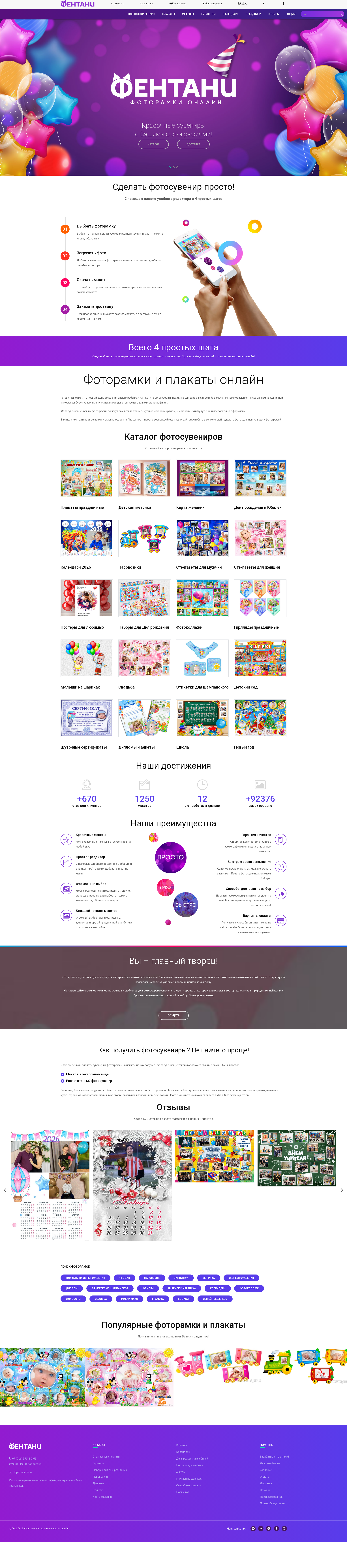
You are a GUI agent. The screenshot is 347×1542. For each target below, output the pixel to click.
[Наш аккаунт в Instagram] (284, 1528)
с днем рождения (241, 1277)
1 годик (124, 1277)
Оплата (264, 1476)
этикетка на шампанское (110, 1288)
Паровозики (129, 567)
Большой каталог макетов (96, 911)
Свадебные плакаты (188, 1485)
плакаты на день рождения (85, 1277)
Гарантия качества (256, 835)
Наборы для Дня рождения (143, 627)
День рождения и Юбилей (258, 507)
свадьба (101, 1298)
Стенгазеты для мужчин (199, 567)
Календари (230, 14)
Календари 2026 (76, 567)
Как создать (117, 3)
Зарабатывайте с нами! (274, 1456)
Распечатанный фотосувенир (89, 1081)
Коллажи (181, 1445)
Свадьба (126, 687)
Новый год (244, 747)
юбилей (148, 1288)
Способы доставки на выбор (248, 889)
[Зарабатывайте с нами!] (285, 3)
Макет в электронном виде (87, 1074)
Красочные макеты (91, 835)
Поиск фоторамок (271, 1496)
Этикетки (98, 1490)
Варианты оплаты (257, 915)
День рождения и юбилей (192, 1458)
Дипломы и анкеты (136, 747)
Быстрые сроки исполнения (249, 862)
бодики (183, 1298)
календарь (217, 1288)
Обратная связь (22, 1472)
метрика (209, 1277)
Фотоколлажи (189, 627)
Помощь (265, 1490)
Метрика (188, 14)
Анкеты (180, 1472)
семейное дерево (215, 1298)
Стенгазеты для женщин (257, 567)
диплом (72, 1288)
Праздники (253, 14)
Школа (182, 747)
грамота (158, 1298)
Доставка (266, 1483)
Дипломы (98, 1483)
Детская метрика (134, 507)
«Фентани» (29, 1528)
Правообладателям (272, 1503)
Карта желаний (190, 507)
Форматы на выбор (91, 884)
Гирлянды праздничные (256, 627)
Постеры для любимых (82, 627)
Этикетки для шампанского (202, 687)
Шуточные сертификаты (84, 747)
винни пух (181, 1277)
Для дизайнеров (270, 1463)
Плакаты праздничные (82, 507)
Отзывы (273, 14)
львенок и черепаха (182, 1288)
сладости (73, 1298)
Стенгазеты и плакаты (106, 1456)
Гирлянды (208, 14)
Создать (174, 1015)
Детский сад (246, 687)
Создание (266, 1470)
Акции (291, 14)
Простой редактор (90, 857)
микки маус (129, 1298)
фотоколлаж (249, 1288)
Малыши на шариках (80, 687)
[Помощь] (265, 3)
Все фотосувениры (141, 14)
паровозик (152, 1277)
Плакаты (168, 14)
